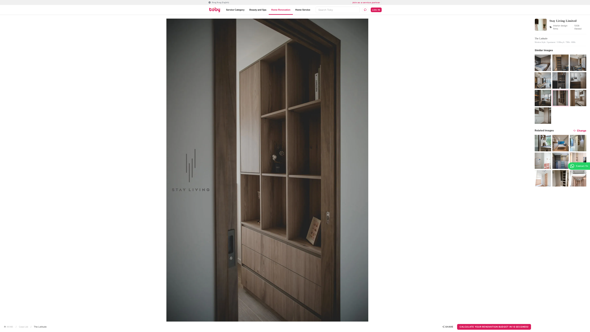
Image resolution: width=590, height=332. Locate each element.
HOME (10, 327)
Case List (23, 326)
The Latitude (40, 326)
